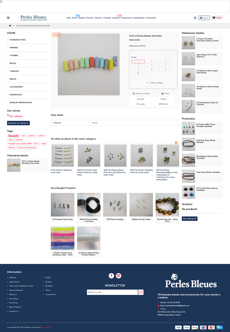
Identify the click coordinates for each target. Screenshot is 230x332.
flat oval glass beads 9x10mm (205, 141)
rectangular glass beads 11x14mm (207, 157)
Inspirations (139, 17)
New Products (15, 307)
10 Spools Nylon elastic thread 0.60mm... (89, 254)
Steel (75, 17)
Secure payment (16, 290)
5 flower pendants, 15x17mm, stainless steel (207, 40)
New (69, 17)
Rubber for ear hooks (141, 219)
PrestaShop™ (46, 327)
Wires (47, 290)
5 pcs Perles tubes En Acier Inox (61, 171)
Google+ (141, 104)
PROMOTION (15, 94)
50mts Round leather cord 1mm (89, 220)
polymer (19, 140)
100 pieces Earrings (115, 219)
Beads (82, 17)
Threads (107, 17)
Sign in (205, 18)
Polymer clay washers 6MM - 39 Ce (23, 144)
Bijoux (12, 79)
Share (164, 99)
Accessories (126, 17)
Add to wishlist (156, 83)
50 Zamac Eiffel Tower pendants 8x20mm (205, 125)
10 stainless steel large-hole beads (207, 72)
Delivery (12, 277)
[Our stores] (27, 116)
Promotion (151, 17)
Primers (89, 17)
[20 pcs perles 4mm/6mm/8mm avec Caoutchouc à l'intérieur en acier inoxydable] (168, 155)
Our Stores (13, 298)
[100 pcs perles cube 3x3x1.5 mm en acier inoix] (89, 155)
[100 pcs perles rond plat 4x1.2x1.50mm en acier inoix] (115, 155)
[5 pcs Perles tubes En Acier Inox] (63, 155)
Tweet (141, 99)
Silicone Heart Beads (27, 148)
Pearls (48, 277)
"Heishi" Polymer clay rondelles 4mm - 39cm (62, 254)
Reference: (134, 46)
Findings (48, 286)
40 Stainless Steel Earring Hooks (207, 87)
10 (138, 73)
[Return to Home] (10, 26)
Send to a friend (143, 93)
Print (167, 93)
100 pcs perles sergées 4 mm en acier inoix (141, 171)
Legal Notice (14, 282)
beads (13, 136)
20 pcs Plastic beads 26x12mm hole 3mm (30, 162)
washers (31, 136)
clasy (10, 140)
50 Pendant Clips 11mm (63, 219)
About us (13, 294)
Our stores (13, 110)
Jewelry (116, 17)
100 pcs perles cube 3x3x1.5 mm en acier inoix (87, 172)
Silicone (11, 148)
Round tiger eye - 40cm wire (167, 220)
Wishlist (187, 204)
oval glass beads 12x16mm (208, 172)
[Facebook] (111, 275)
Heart (43, 144)
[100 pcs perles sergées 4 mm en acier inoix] (142, 155)
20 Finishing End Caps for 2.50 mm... (207, 103)
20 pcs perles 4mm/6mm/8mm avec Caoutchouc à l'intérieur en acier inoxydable (167, 175)
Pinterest (164, 104)
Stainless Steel (17, 40)
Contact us (13, 311)
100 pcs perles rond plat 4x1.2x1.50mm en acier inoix (115, 172)
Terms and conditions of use (21, 286)
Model (134, 57)
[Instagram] (118, 275)
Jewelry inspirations (20, 102)
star (23, 136)
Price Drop (13, 303)
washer (41, 136)
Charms (98, 17)
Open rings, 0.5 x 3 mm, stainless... (206, 56)
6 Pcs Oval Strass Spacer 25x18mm (207, 189)
